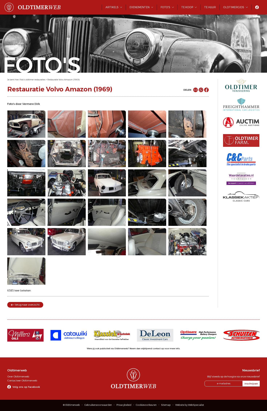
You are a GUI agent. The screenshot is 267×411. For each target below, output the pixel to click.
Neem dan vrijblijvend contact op (147, 348)
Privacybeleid (123, 405)
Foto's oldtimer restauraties (32, 79)
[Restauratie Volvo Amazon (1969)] (26, 124)
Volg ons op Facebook (26, 386)
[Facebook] (206, 90)
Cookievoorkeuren (146, 405)
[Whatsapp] (201, 90)
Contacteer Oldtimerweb (22, 380)
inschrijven (251, 383)
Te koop (187, 7)
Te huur (210, 7)
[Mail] (195, 90)
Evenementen (139, 7)
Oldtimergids (233, 7)
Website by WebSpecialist (189, 405)
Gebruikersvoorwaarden (98, 405)
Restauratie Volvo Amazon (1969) (63, 79)
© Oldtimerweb (71, 405)
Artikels (112, 7)
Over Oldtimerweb (18, 376)
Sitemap (166, 405)
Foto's (165, 7)
